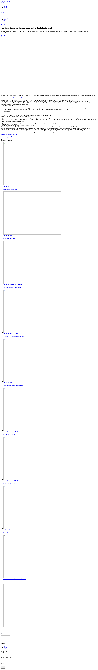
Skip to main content (5, 1)
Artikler (5, 7)
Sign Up (2, 3)
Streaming (5, 6)
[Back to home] (3, 12)
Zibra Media (6, 10)
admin (8, 32)
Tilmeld (2, 667)
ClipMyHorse (6, 648)
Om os (4, 8)
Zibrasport (3, 35)
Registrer (3, 24)
